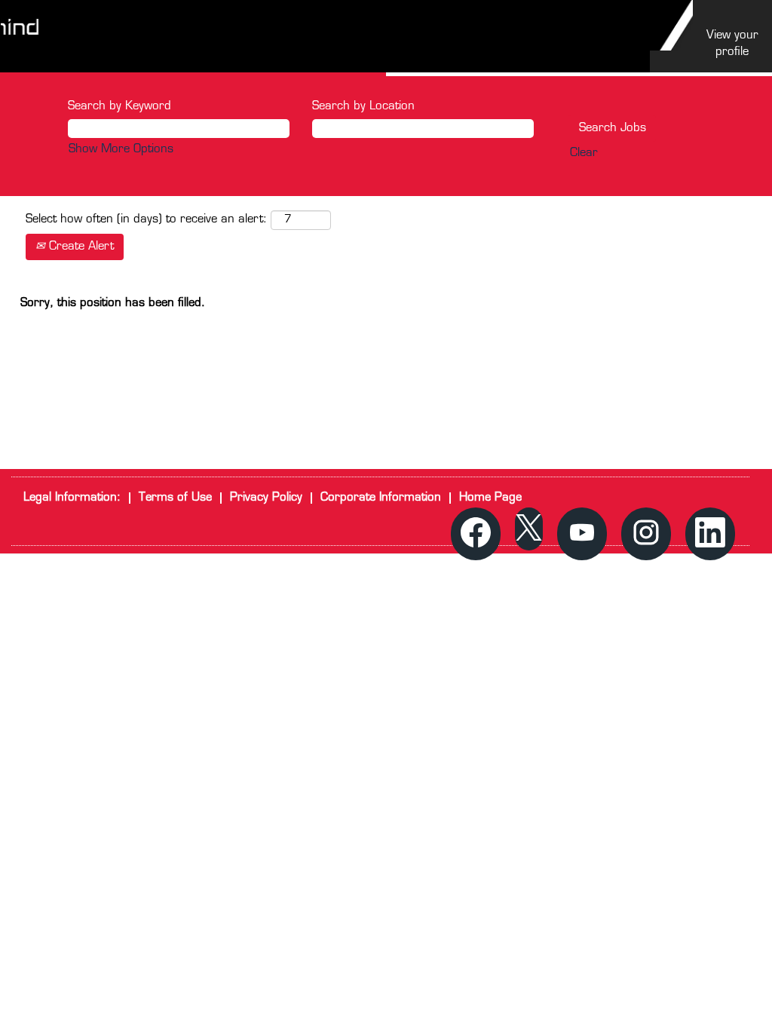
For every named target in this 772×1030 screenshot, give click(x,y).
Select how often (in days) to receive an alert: (146, 219)
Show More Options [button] (121, 149)
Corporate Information (380, 498)
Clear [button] (584, 153)
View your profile (732, 43)
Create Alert (79, 247)
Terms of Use (175, 498)
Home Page (490, 498)
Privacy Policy (266, 498)
